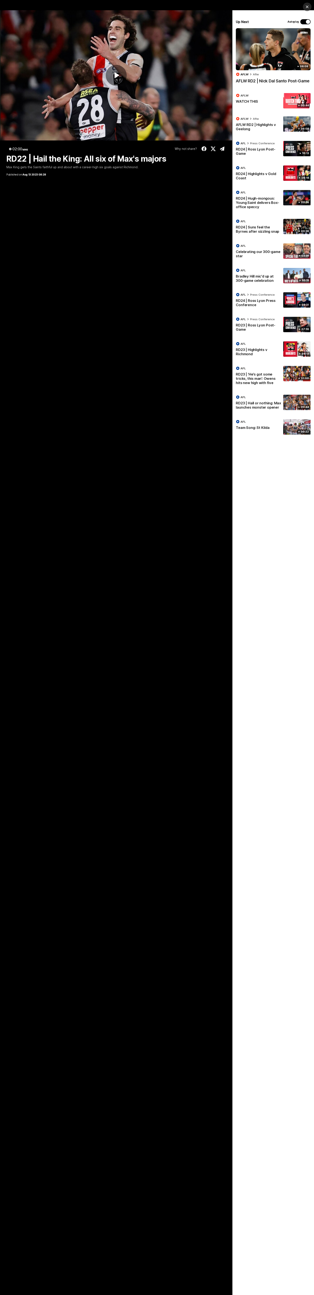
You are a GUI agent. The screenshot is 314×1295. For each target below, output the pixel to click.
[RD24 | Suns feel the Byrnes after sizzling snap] (273, 227)
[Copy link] (222, 148)
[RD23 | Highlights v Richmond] (273, 350)
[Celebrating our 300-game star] (273, 252)
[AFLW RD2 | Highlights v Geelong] (273, 125)
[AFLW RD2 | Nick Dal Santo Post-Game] (273, 58)
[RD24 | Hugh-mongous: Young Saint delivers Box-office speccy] (273, 200)
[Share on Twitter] (213, 148)
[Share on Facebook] (204, 148)
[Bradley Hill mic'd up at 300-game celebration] (273, 276)
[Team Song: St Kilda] (273, 427)
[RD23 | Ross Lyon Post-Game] (273, 325)
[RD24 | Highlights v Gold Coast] (273, 174)
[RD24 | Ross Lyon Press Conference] (273, 300)
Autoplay (293, 21)
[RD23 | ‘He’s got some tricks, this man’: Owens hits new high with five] (273, 376)
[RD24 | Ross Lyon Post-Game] (273, 149)
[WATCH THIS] (273, 101)
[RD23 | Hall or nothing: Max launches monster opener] (273, 403)
